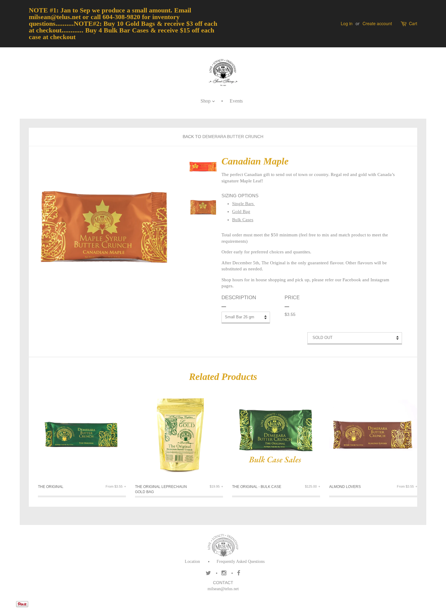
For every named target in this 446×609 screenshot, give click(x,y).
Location (192, 561)
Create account (377, 23)
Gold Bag (241, 211)
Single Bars (243, 203)
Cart (413, 23)
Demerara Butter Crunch (232, 136)
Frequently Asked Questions (241, 561)
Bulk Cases (242, 219)
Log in (347, 23)
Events (236, 100)
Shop (206, 100)
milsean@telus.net (223, 589)
